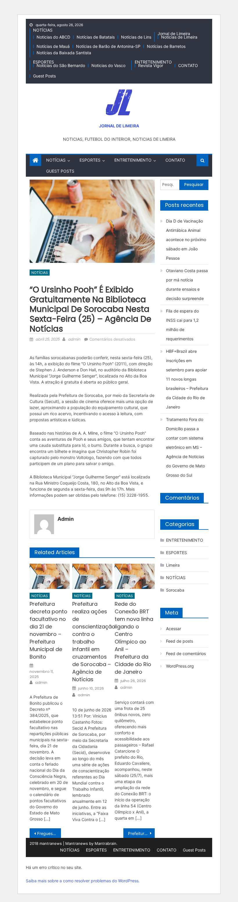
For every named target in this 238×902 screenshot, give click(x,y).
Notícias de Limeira (179, 37)
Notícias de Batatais (96, 37)
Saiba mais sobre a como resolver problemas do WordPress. (83, 880)
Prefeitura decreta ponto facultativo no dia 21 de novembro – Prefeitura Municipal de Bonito (48, 630)
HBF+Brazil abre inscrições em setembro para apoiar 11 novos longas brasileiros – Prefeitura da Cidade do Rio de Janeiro (187, 379)
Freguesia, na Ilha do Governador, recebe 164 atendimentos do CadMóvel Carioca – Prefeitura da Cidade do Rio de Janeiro (49, 833)
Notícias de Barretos (166, 46)
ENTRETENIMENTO (153, 61)
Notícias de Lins (136, 37)
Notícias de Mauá (53, 46)
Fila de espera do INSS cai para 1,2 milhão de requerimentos (182, 324)
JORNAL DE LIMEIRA (119, 125)
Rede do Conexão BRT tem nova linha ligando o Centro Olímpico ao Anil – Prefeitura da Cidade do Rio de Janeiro (134, 637)
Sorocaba (175, 590)
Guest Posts (44, 75)
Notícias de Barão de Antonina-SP (108, 46)
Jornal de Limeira (174, 33)
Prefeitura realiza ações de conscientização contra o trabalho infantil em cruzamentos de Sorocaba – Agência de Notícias (92, 641)
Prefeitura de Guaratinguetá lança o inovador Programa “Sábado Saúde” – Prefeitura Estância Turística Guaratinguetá (141, 833)
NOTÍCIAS (43, 30)
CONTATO (188, 65)
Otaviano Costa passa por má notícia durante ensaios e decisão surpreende (187, 284)
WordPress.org (180, 666)
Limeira (173, 565)
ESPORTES (43, 61)
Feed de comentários (186, 653)
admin (74, 339)
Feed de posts (179, 641)
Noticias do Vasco (108, 65)
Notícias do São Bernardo (61, 65)
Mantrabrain (105, 843)
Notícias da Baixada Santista (64, 52)
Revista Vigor (150, 65)
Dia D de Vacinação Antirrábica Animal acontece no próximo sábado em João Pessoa (186, 239)
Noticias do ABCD (53, 37)
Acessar (173, 628)
